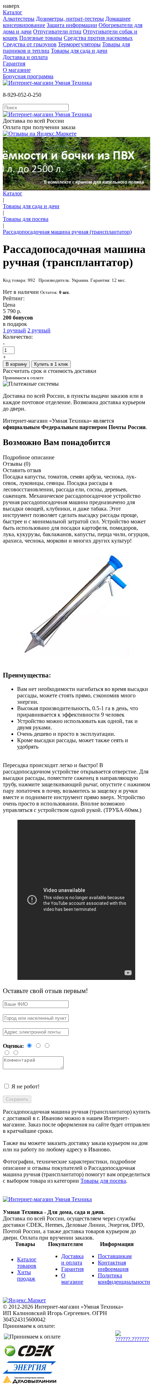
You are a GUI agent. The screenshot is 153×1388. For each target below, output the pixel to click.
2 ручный (39, 330)
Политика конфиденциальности (124, 1278)
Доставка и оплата (25, 57)
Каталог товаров (27, 1262)
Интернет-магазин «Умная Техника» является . (75, 424)
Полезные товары (40, 38)
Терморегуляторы (79, 44)
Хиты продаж (26, 1275)
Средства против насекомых (98, 38)
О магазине (17, 70)
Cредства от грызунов (30, 44)
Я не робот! (25, 1086)
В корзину (16, 364)
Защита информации (72, 25)
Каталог (12, 12)
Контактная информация (113, 1266)
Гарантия (14, 63)
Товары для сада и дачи (79, 51)
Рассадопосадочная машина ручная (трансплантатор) (67, 232)
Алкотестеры (19, 19)
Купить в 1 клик (51, 364)
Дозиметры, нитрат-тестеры (70, 19)
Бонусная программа (28, 76)
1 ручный (14, 330)
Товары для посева (25, 219)
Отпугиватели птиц (57, 31)
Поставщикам (115, 1256)
